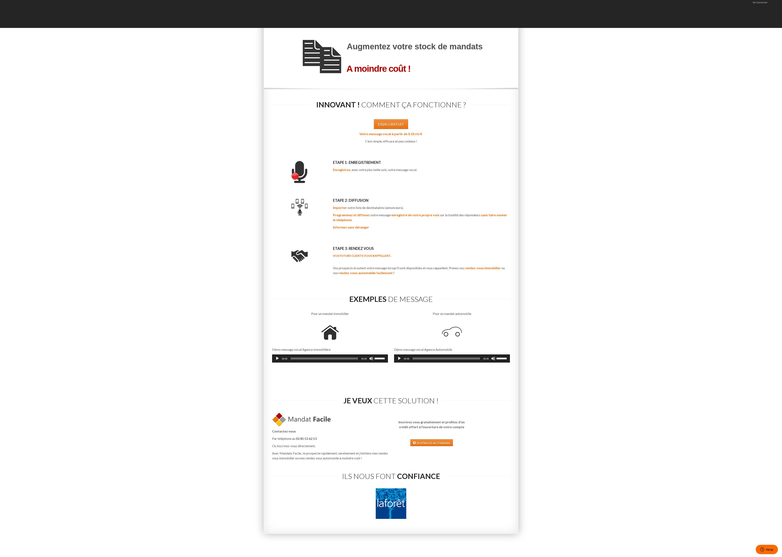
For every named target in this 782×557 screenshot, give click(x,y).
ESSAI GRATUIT (391, 124)
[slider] (380, 358)
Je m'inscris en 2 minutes (433, 442)
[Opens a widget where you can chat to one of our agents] (767, 550)
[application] (330, 358)
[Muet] (371, 358)
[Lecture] (277, 358)
